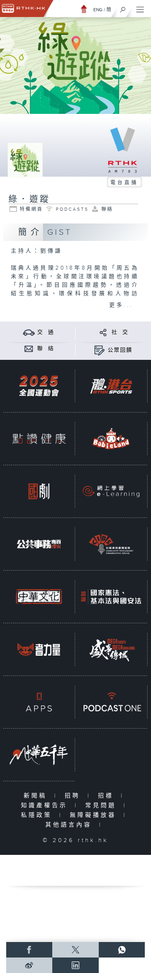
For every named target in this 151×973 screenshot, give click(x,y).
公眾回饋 (120, 350)
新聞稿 (37, 795)
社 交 (120, 332)
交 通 (45, 332)
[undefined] (84, 8)
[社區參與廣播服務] (111, 544)
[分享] (103, 332)
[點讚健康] (39, 439)
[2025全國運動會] (39, 386)
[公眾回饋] (99, 350)
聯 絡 (45, 349)
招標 (107, 795)
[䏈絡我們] (29, 348)
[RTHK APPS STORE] (39, 702)
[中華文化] (39, 597)
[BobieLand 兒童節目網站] (111, 439)
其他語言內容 (70, 825)
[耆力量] (39, 649)
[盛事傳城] (111, 649)
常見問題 (102, 805)
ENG (98, 9)
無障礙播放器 (95, 815)
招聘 (74, 795)
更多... (121, 305)
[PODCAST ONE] (111, 702)
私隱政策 (38, 815)
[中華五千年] (39, 755)
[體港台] (111, 386)
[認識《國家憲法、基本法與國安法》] (111, 597)
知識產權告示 (46, 805)
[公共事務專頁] (39, 544)
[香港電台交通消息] (29, 332)
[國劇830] (39, 491)
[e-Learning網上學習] (111, 491)
